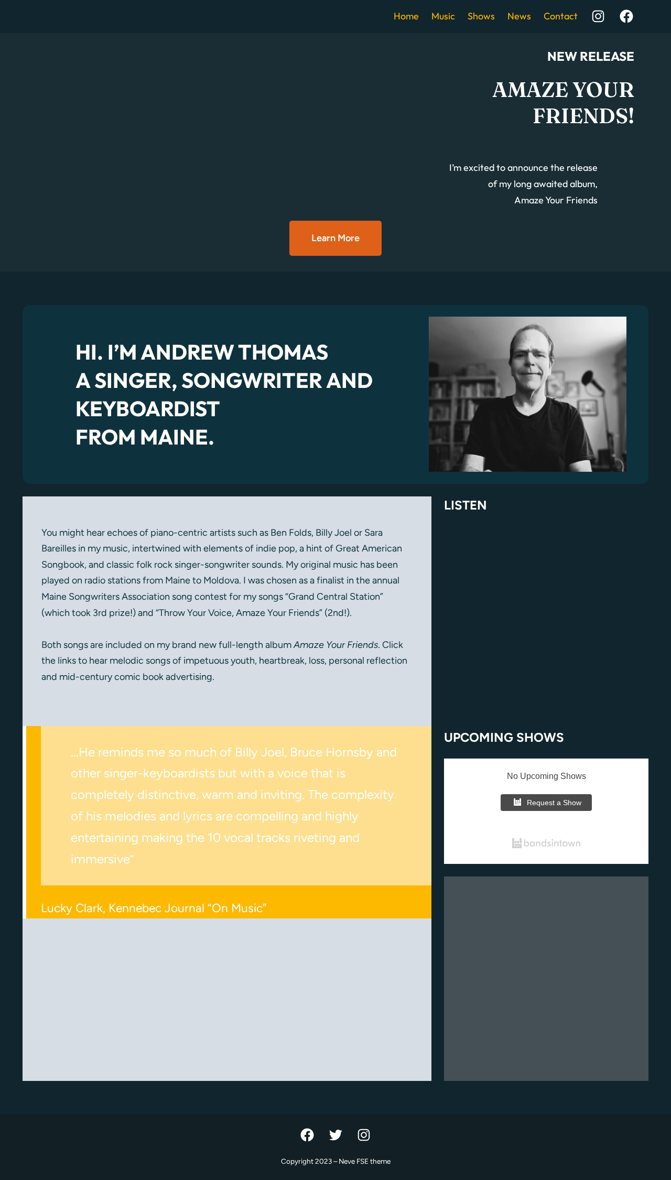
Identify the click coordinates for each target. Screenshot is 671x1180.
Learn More (335, 238)
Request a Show (554, 802)
